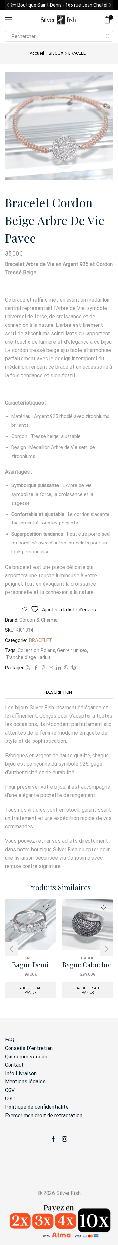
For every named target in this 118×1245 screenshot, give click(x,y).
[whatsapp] (66, 667)
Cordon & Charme (38, 620)
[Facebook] (36, 667)
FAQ (9, 1040)
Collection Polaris (36, 650)
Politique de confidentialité (37, 1107)
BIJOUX (56, 53)
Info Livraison (21, 1073)
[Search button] (108, 36)
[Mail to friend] (51, 667)
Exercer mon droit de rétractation (43, 1115)
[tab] (59, 692)
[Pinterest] (43, 667)
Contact (14, 1065)
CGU (10, 1099)
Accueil (37, 53)
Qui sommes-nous (26, 1057)
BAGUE (30, 958)
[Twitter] (28, 667)
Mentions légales (25, 1081)
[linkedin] (58, 667)
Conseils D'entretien (29, 1048)
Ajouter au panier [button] (30, 990)
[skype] (73, 667)
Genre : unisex (72, 650)
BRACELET (78, 53)
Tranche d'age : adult (28, 657)
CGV (10, 1090)
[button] (8, 5)
